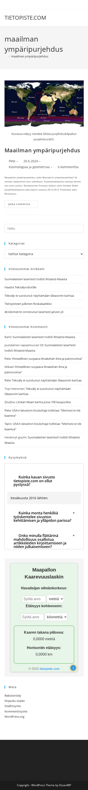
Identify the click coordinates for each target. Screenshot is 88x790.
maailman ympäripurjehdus (29, 56)
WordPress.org (14, 717)
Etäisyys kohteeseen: (44, 606)
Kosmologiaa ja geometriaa (29, 167)
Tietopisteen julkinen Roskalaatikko (28, 304)
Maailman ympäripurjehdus (42, 150)
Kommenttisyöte (16, 711)
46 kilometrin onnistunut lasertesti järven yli (34, 312)
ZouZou (10, 402)
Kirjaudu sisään (15, 701)
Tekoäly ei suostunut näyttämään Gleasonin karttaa (39, 296)
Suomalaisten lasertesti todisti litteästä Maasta (36, 279)
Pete (12, 161)
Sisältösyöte (13, 706)
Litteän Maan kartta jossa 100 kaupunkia (43, 402)
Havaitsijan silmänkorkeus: (44, 588)
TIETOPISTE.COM (25, 17)
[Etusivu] (6, 56)
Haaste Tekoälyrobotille (20, 287)
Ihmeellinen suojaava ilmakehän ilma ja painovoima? (47, 359)
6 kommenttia (68, 167)
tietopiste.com (50, 668)
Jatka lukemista (23, 205)
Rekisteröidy (13, 696)
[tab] (44, 480)
